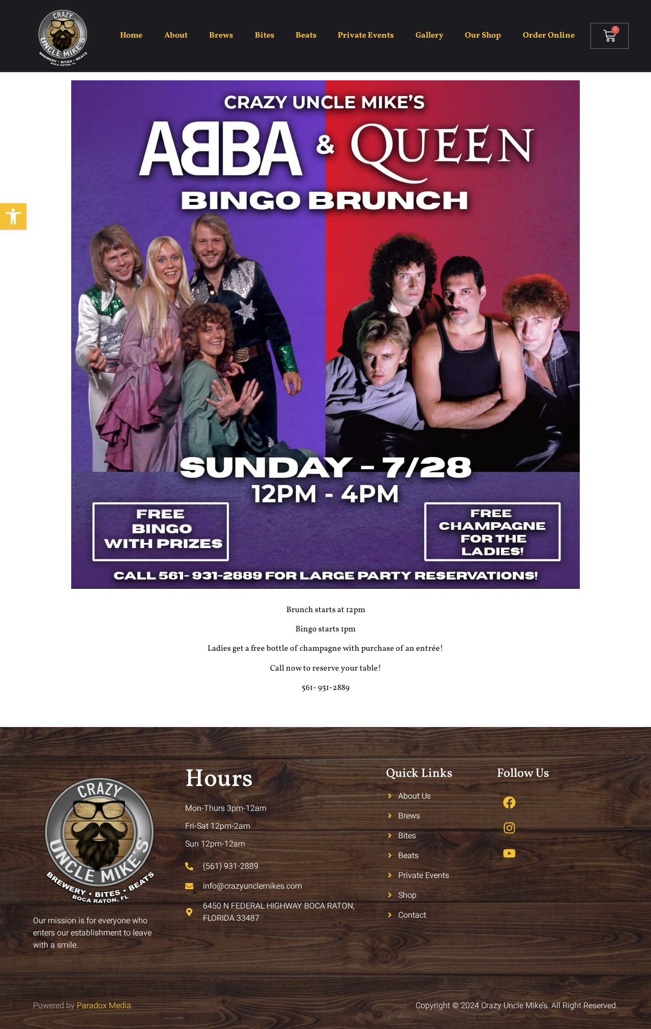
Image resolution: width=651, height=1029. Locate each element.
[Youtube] (509, 853)
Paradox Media (104, 1006)
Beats (305, 35)
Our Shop (483, 35)
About (176, 35)
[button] (13, 216)
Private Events (366, 35)
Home (131, 35)
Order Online (549, 35)
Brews (221, 35)
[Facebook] (509, 802)
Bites (264, 35)
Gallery (429, 35)
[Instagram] (509, 828)
